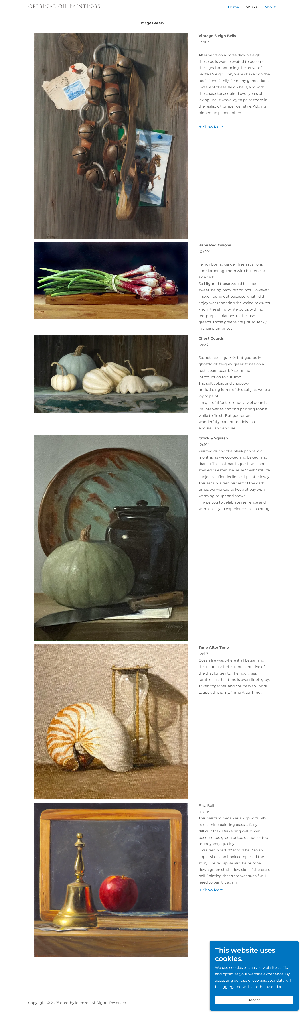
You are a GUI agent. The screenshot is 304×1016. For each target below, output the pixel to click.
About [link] (270, 7)
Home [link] (233, 7)
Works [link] (251, 7)
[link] (71, 7)
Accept (254, 1000)
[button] (211, 126)
